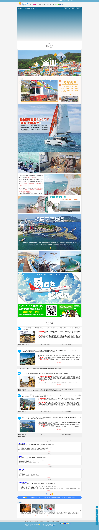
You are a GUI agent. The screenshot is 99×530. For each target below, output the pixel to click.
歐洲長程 (47, 4)
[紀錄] (97, 519)
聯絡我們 (60, 0)
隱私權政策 (58, 521)
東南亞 (43, 4)
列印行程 (67, 8)
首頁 (31, 4)
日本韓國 (39, 4)
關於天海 (26, 521)
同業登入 (64, 0)
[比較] (97, 524)
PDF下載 (73, 8)
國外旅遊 (34, 4)
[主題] (97, 510)
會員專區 (68, 0)
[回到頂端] (97, 507)
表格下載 (41, 521)
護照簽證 (72, 0)
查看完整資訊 (58, 362)
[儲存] (97, 521)
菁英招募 (52, 521)
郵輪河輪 (52, 4)
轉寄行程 (78, 8)
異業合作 (36, 521)
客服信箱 (54, 525)
